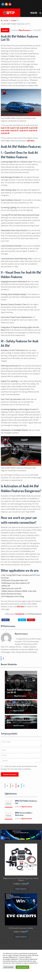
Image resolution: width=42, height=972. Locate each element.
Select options (21, 889)
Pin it (31, 619)
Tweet (22, 619)
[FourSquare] (24, 785)
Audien (5, 30)
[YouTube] (18, 785)
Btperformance (24, 30)
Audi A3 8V (33, 128)
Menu (32, 13)
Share (6, 619)
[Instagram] (13, 785)
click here (30, 140)
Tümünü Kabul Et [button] (22, 967)
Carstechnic (19, 614)
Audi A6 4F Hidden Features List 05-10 (19, 691)
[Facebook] (7, 785)
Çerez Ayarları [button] (8, 967)
